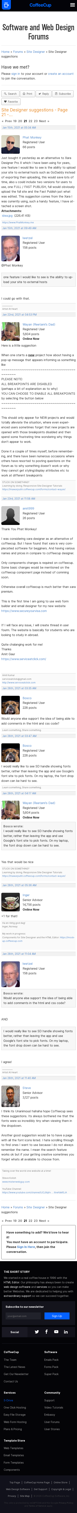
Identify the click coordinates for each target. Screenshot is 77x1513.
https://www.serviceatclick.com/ (23, 659)
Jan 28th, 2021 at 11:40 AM (19, 1078)
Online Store (60, 1482)
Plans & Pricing (13, 1429)
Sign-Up (57, 1316)
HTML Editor (11, 1282)
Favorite (12, 101)
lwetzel (28, 238)
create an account (61, 74)
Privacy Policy (66, 1503)
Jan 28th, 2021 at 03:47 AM (19, 736)
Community (52, 1392)
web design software (17, 1286)
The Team (10, 1359)
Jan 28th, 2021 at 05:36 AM (19, 885)
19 (15, 121)
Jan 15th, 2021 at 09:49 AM (19, 228)
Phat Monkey (32, 137)
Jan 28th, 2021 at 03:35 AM (19, 688)
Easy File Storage (15, 1414)
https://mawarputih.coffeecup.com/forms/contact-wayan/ (33, 489)
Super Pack (51, 1374)
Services (10, 1392)
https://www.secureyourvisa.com (24, 611)
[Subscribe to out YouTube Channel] (56, 1332)
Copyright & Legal (61, 1489)
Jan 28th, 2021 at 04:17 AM (19, 793)
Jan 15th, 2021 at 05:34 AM (19, 127)
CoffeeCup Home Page (37, 1482)
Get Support (40, 1489)
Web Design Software (18, 1489)
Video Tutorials (53, 1407)
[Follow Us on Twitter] (37, 1332)
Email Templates (14, 1455)
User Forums (52, 1422)
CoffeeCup (11, 1352)
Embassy (49, 1414)
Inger (26, 895)
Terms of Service (37, 1506)
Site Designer (36, 52)
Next (42, 121)
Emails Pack (51, 1359)
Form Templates (14, 1462)
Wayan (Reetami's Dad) (39, 324)
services (42, 1286)
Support (49, 1400)
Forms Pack (51, 1366)
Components (12, 1469)
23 (36, 121)
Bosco (27, 698)
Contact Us (11, 1381)
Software (50, 1352)
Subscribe (64, 93)
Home (5, 52)
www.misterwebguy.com (16, 1181)
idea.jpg (7, 215)
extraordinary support (17, 1295)
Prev (8, 121)
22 (30, 121)
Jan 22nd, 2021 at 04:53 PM (19, 314)
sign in (16, 74)
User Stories (52, 1429)
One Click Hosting (15, 1407)
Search (12, 93)
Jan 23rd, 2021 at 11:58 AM (18, 498)
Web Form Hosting (15, 1422)
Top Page (15, 1482)
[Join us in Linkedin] (66, 1332)
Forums (18, 52)
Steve (27, 1088)
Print (28, 93)
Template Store (14, 1440)
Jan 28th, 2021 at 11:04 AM (19, 953)
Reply (45, 93)
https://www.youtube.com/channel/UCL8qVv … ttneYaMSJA (34, 1192)
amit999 (28, 508)
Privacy (12, 1496)
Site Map (25, 1496)
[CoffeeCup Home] (40, 5)
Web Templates (13, 1448)
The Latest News (14, 1366)
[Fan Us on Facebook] (47, 1332)
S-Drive (8, 1400)
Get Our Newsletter (16, 1374)
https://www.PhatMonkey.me (18, 222)
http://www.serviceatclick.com (19, 682)
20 (20, 121)
